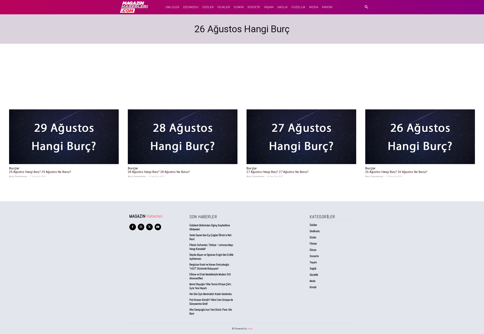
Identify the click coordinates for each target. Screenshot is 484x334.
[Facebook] (132, 227)
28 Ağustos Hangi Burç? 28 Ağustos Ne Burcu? (159, 172)
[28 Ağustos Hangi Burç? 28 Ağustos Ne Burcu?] (182, 136)
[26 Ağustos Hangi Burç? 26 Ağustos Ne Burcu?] (420, 136)
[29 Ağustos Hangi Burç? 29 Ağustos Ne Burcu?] (64, 136)
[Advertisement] (242, 72)
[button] (366, 7)
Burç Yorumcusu (18, 176)
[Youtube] (158, 227)
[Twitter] (149, 227)
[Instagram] (141, 227)
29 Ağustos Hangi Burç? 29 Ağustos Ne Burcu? (40, 172)
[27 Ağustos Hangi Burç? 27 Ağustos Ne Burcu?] (301, 136)
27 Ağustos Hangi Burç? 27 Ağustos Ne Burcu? (278, 172)
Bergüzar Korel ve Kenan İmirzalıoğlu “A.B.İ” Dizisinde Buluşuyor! (209, 266)
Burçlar (14, 168)
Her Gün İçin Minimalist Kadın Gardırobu (210, 294)
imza (249, 328)
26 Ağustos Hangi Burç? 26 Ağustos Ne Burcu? (396, 172)
